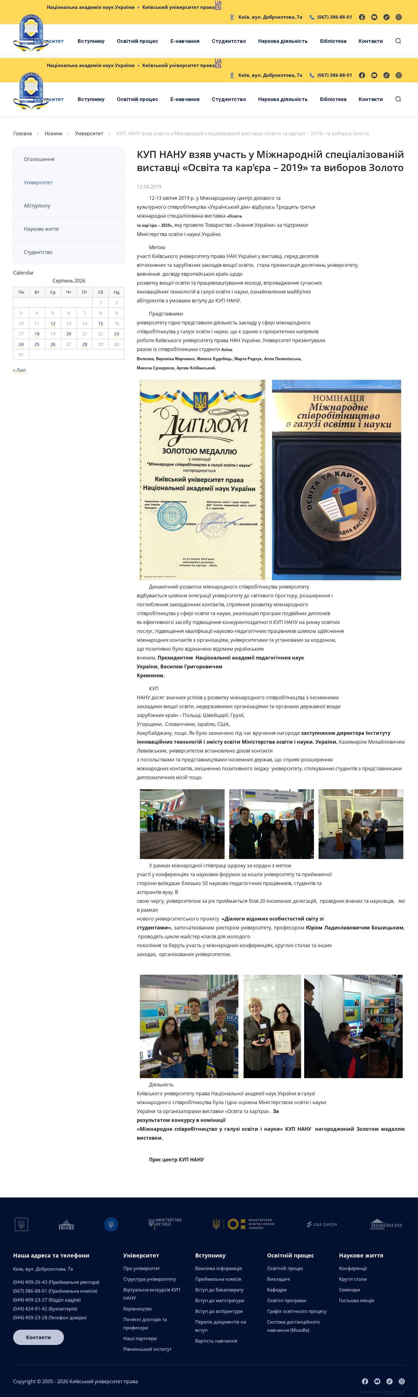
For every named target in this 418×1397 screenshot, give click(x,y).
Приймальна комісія (218, 1279)
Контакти (371, 41)
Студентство (229, 41)
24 (21, 344)
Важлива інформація (218, 1268)
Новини (53, 133)
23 (116, 334)
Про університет (141, 1268)
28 (84, 344)
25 (37, 344)
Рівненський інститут (147, 1349)
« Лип (19, 370)
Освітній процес (137, 41)
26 (52, 344)
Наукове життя (41, 229)
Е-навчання (185, 41)
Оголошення (39, 159)
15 (100, 323)
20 (68, 334)
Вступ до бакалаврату (219, 1290)
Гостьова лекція (356, 1300)
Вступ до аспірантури (219, 1311)
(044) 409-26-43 (30, 1282)
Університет (89, 133)
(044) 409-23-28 (30, 1317)
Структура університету (149, 1279)
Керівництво (137, 1308)
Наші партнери (140, 1338)
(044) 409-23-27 (30, 1300)
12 (52, 323)
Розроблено (382, 1392)
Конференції (353, 1268)
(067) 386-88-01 (334, 17)
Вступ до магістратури (219, 1300)
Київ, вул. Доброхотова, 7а (270, 17)
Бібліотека (333, 41)
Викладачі (278, 1279)
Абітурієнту (37, 205)
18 (37, 334)
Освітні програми (286, 1300)
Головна (22, 133)
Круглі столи (353, 1279)
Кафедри (277, 1290)
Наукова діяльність (283, 41)
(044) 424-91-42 (30, 1308)
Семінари (349, 1290)
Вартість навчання (216, 1341)
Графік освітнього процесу (297, 1311)
